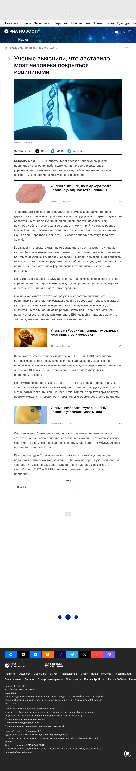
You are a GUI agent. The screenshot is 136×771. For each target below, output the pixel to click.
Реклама (29, 679)
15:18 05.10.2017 (14, 47)
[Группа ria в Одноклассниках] (48, 654)
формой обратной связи (18, 752)
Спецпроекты (13, 679)
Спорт (84, 673)
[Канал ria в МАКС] (11, 654)
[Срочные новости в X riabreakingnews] (97, 654)
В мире (54, 673)
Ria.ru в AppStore (94, 679)
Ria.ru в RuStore (116, 679)
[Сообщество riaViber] (109, 654)
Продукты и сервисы (50, 679)
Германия (21, 486)
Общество (25, 673)
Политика (10, 673)
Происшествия (69, 673)
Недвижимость (123, 673)
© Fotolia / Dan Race (23, 142)
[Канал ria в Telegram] (72, 654)
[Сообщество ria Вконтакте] (35, 654)
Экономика (40, 673)
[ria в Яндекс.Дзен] (23, 654)
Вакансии (10, 693)
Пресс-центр (73, 679)
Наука (94, 673)
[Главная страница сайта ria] (21, 31)
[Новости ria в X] (85, 654)
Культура (106, 673)
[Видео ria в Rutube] (60, 654)
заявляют (92, 170)
